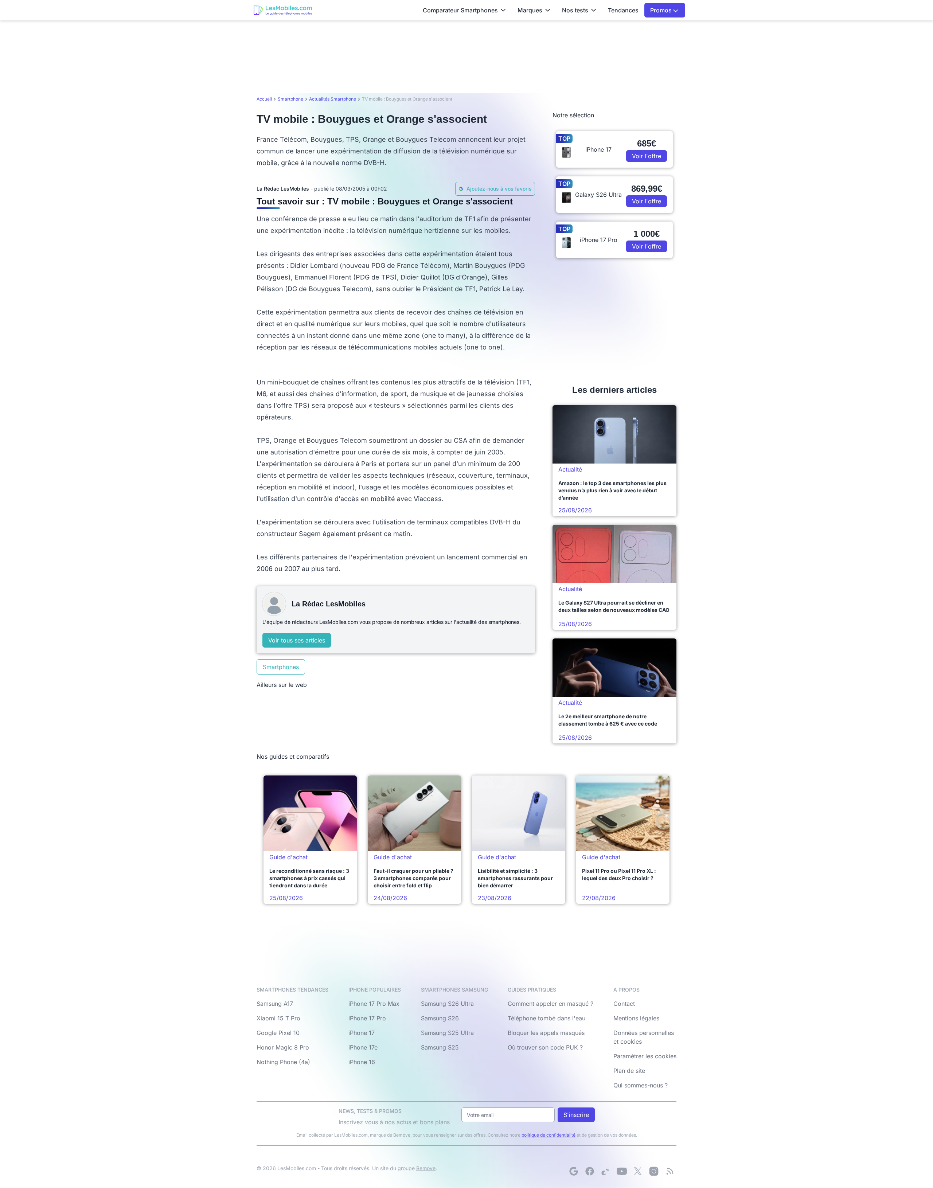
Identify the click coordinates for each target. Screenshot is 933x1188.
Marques (530, 10)
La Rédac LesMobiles (283, 188)
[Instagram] (653, 1171)
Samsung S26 (440, 1018)
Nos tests (575, 10)
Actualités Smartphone (332, 99)
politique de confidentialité (548, 1135)
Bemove (426, 1168)
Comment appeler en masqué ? (550, 1003)
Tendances (623, 10)
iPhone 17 (361, 1032)
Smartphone (290, 99)
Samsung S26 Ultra (447, 1003)
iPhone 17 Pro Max (373, 1003)
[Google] (573, 1171)
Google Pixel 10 (278, 1032)
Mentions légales (636, 1018)
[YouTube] (621, 1171)
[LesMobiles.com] (283, 10)
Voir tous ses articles (296, 640)
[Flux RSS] (669, 1171)
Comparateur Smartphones (460, 10)
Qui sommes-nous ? (640, 1085)
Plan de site (629, 1070)
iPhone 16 (361, 1062)
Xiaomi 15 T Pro (278, 1018)
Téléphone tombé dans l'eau (546, 1018)
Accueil (264, 99)
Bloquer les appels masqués (546, 1032)
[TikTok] (605, 1171)
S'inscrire (576, 1114)
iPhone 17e (363, 1047)
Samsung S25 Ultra (447, 1032)
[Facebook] (589, 1171)
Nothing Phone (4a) (283, 1062)
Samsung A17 (275, 1003)
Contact (624, 1003)
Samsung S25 (440, 1047)
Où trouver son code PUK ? (545, 1047)
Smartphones (281, 667)
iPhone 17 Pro (367, 1018)
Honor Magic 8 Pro (283, 1047)
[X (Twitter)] (637, 1171)
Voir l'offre (646, 156)
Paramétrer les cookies (644, 1056)
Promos (661, 10)
